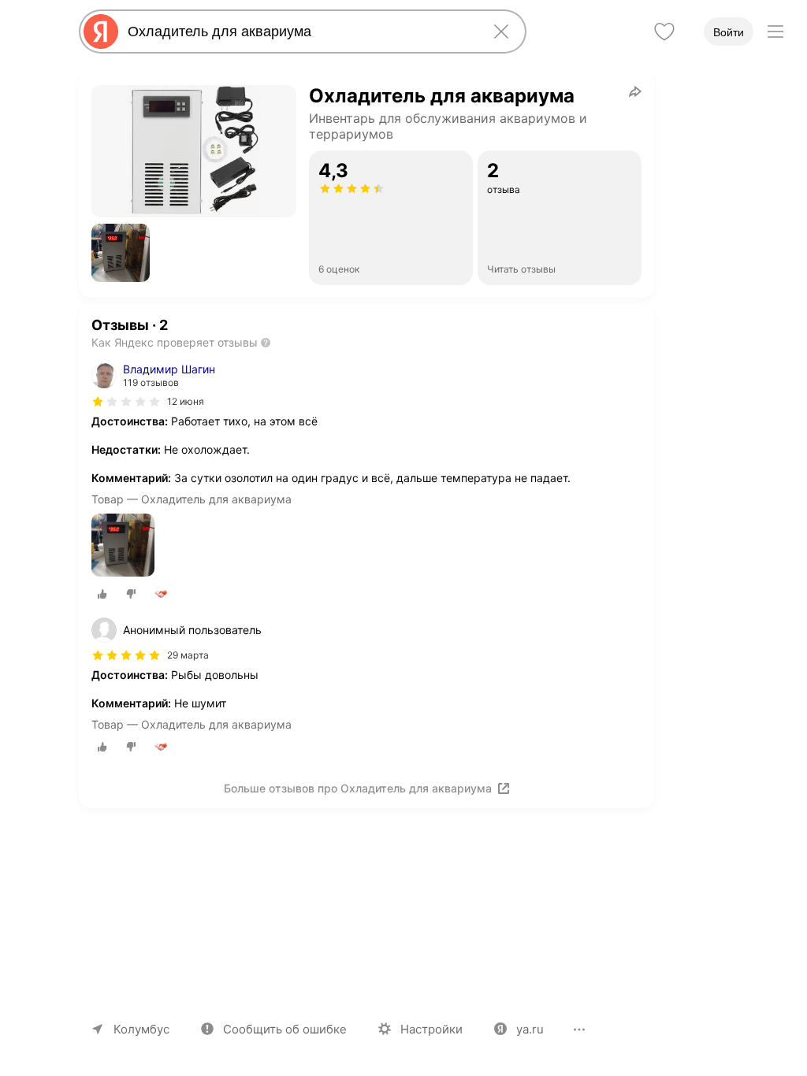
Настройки (431, 1029)
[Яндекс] (101, 31)
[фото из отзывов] (122, 546)
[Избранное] (664, 31)
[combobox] (299, 31)
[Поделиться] (635, 91)
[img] (126, 401)
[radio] (102, 594)
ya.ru (530, 1029)
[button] (120, 253)
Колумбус (141, 1029)
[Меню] (775, 31)
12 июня (185, 401)
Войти (728, 32)
